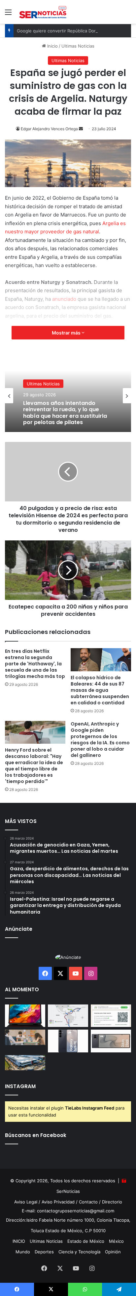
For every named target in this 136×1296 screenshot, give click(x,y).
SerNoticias (68, 1191)
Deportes (44, 1251)
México (116, 1241)
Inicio (52, 46)
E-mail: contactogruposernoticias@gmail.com (68, 1210)
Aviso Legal (25, 1201)
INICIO (19, 1241)
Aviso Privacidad (58, 1201)
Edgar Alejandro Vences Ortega (49, 128)
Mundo (23, 1251)
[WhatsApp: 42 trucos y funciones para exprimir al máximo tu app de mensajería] (111, 1015)
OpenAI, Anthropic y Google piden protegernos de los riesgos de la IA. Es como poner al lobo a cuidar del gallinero (100, 740)
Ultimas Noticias (77, 46)
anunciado (64, 299)
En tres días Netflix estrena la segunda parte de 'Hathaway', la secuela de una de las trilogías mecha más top (35, 664)
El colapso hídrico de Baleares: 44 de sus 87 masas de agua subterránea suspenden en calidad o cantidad (100, 690)
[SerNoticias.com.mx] (43, 12)
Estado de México (85, 1241)
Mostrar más (67, 332)
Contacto (88, 1201)
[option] (68, 395)
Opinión (113, 1251)
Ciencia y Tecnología (79, 1251)
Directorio (112, 1201)
